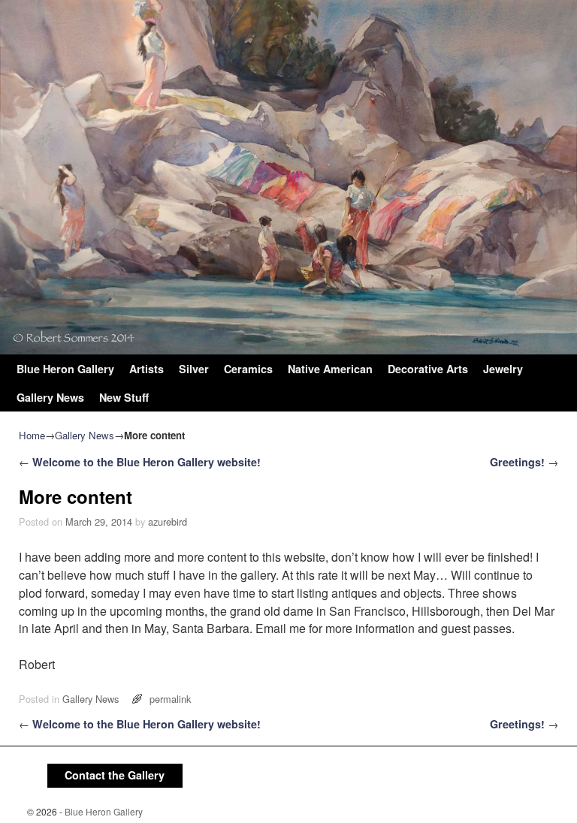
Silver (194, 368)
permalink (170, 699)
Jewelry (503, 368)
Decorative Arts (428, 368)
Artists (146, 368)
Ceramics (248, 368)
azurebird (167, 521)
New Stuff (124, 397)
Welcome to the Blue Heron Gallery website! (140, 461)
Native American (330, 368)
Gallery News (50, 397)
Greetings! (524, 461)
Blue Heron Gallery (65, 368)
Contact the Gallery (115, 774)
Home (32, 435)
